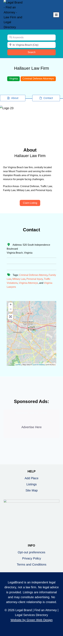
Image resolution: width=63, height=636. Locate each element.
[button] (4, 122)
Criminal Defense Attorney (33, 275)
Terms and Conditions (31, 564)
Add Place (31, 478)
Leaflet (18, 364)
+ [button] (11, 304)
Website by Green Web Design (32, 620)
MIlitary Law (18, 279)
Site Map (32, 490)
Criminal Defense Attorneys (38, 78)
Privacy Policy (31, 558)
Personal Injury (34, 279)
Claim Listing (30, 203)
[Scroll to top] (58, 623)
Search (35, 52)
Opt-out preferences (31, 552)
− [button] (11, 309)
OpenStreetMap (38, 364)
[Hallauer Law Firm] (31, 329)
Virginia (13, 78)
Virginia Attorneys (28, 283)
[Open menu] (56, 14)
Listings (31, 484)
